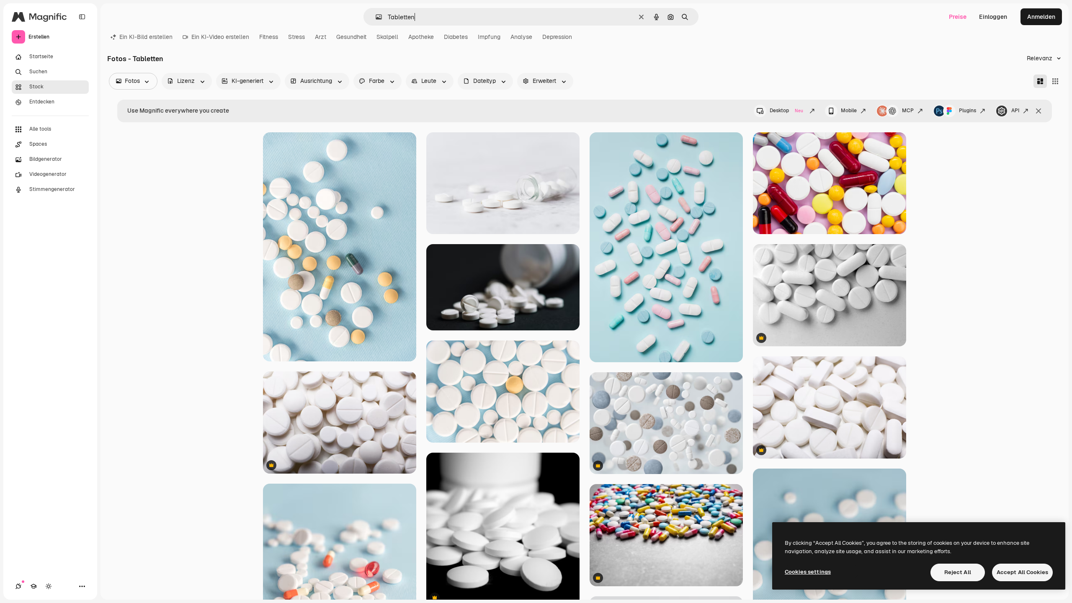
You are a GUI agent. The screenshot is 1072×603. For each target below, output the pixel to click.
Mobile (849, 110)
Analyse (521, 37)
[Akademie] (33, 586)
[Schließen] (1038, 111)
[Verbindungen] (18, 586)
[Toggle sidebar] (82, 16)
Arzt (320, 37)
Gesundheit (351, 37)
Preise (957, 17)
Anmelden (1041, 17)
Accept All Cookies (1022, 572)
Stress (296, 37)
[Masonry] (1040, 81)
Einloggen (993, 17)
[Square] (1055, 81)
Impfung (489, 37)
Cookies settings (808, 571)
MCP (908, 110)
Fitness (268, 37)
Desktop (786, 110)
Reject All (957, 572)
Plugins (967, 110)
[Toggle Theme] (48, 586)
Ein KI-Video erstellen (220, 37)
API (1015, 110)
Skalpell (387, 37)
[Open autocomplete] (375, 17)
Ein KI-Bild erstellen (146, 37)
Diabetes (456, 37)
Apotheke (421, 37)
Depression (557, 37)
